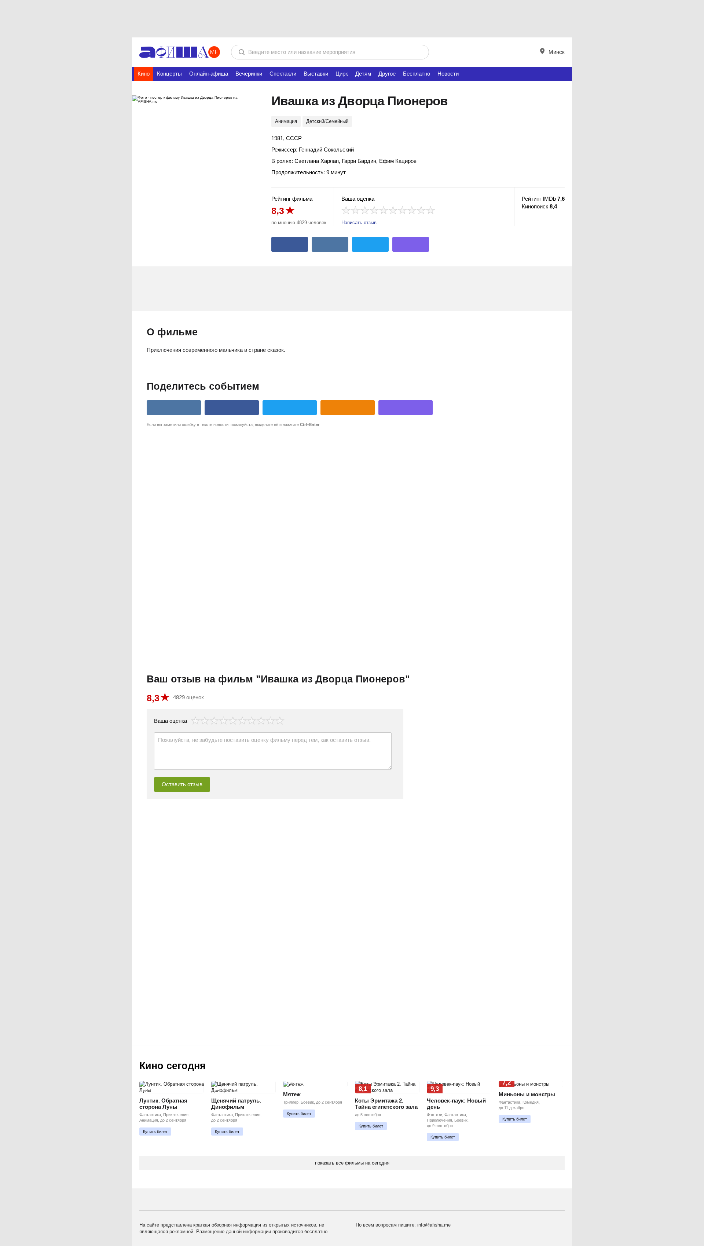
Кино (144, 73)
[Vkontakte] (330, 244)
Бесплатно (416, 73)
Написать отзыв (359, 222)
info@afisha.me (434, 1225)
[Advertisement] (352, 18)
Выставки (316, 73)
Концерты (169, 73)
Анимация (286, 121)
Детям (363, 73)
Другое (387, 73)
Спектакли (283, 73)
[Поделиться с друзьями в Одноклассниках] (347, 407)
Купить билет (155, 1131)
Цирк (342, 73)
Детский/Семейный (327, 121)
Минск (556, 52)
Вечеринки (248, 73)
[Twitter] (370, 244)
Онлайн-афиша (208, 73)
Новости (448, 73)
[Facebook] (289, 244)
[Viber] (410, 244)
